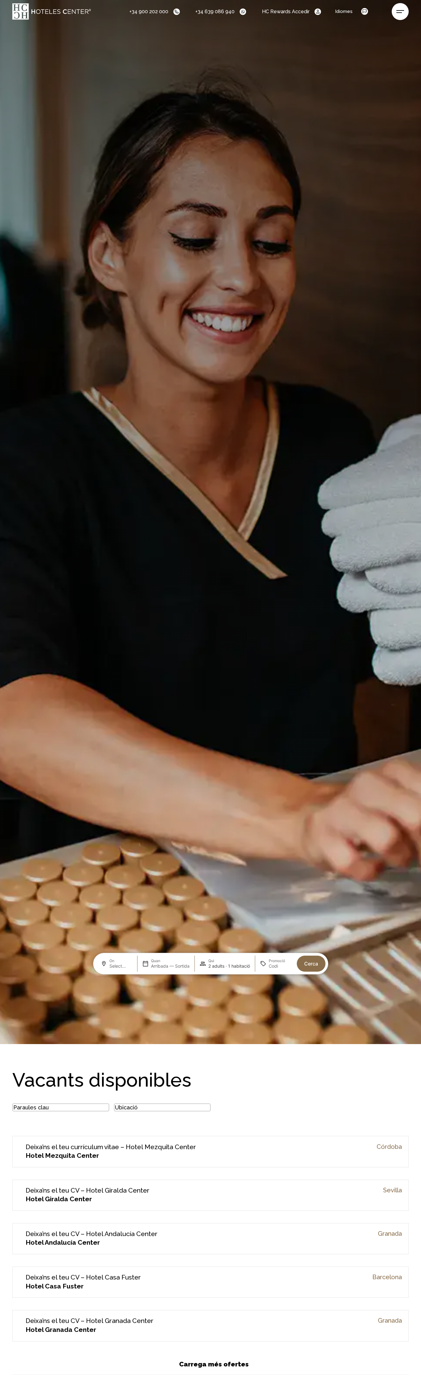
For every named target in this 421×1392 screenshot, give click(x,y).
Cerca (311, 964)
